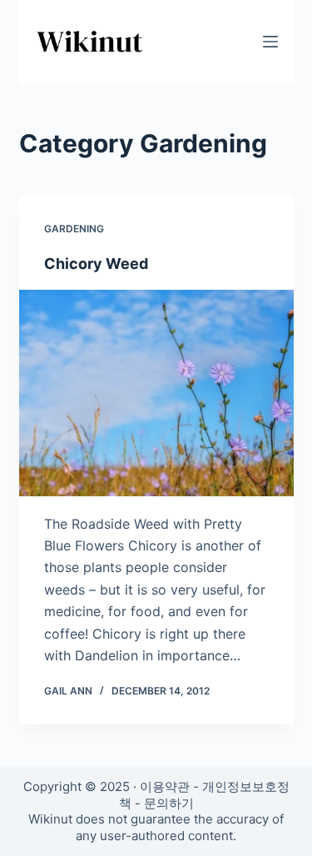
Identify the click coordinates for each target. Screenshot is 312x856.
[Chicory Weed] (156, 393)
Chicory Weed (96, 263)
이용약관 (165, 786)
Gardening (74, 228)
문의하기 (169, 803)
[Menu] (270, 41)
